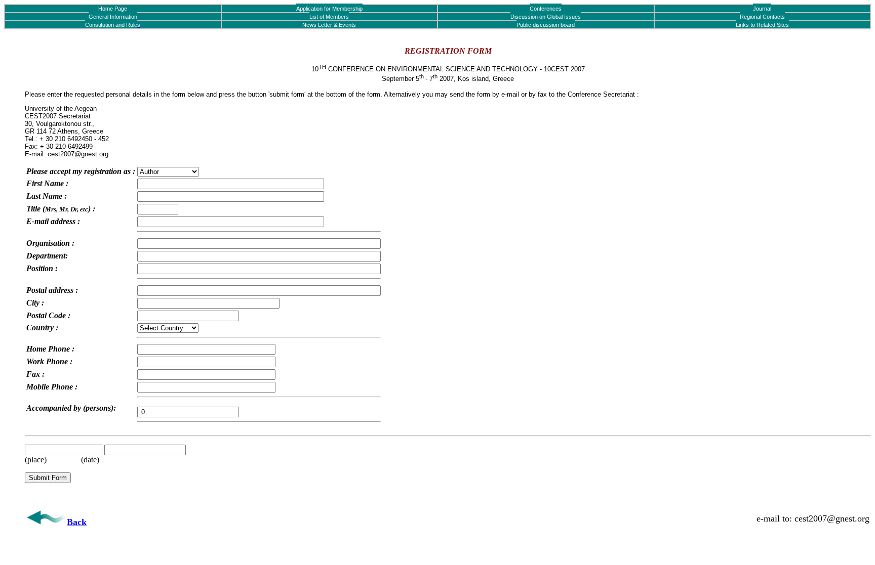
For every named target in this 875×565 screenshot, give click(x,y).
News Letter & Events (329, 25)
